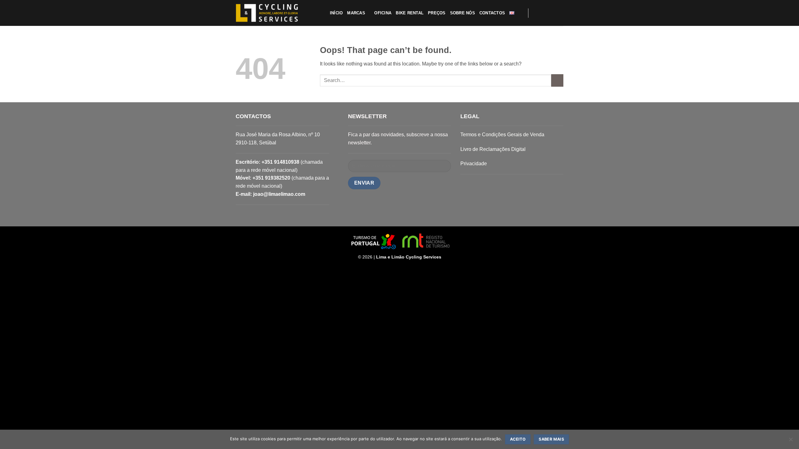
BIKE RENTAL (410, 13)
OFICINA (382, 13)
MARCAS (356, 13)
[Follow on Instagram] (543, 13)
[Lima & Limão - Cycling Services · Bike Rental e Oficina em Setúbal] (267, 13)
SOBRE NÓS (462, 13)
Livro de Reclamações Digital (493, 149)
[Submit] (557, 80)
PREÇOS (437, 13)
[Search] (521, 13)
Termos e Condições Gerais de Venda (502, 134)
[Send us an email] (551, 13)
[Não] (790, 441)
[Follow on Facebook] (534, 13)
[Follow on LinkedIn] (559, 13)
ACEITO (518, 439)
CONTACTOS (492, 13)
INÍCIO (336, 13)
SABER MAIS (551, 439)
